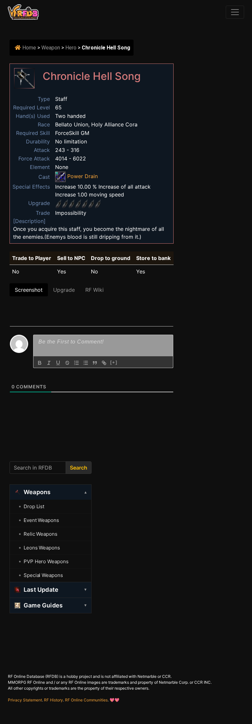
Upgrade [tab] (64, 290)
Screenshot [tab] (29, 290)
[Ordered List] (76, 363)
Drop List (34, 506)
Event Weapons (41, 520)
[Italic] (48, 363)
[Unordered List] (85, 363)
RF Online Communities (86, 699)
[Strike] (67, 363)
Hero (70, 48)
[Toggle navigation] (235, 12)
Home (29, 48)
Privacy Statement (25, 699)
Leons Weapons (42, 548)
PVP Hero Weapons (46, 561)
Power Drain (82, 176)
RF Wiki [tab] (94, 290)
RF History (53, 699)
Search (78, 467)
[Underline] (58, 363)
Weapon (50, 48)
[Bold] (39, 363)
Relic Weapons (40, 534)
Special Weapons (43, 575)
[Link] (104, 363)
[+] (113, 362)
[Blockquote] (94, 363)
